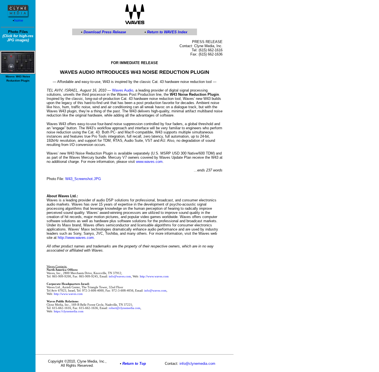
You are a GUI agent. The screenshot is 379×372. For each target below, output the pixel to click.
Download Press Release (105, 32)
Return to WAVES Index (167, 32)
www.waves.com (149, 162)
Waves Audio (122, 90)
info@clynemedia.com (197, 363)
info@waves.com (120, 276)
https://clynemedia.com (69, 311)
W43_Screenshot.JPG (83, 179)
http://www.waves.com (76, 238)
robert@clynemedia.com (124, 308)
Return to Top (134, 363)
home (18, 20)
